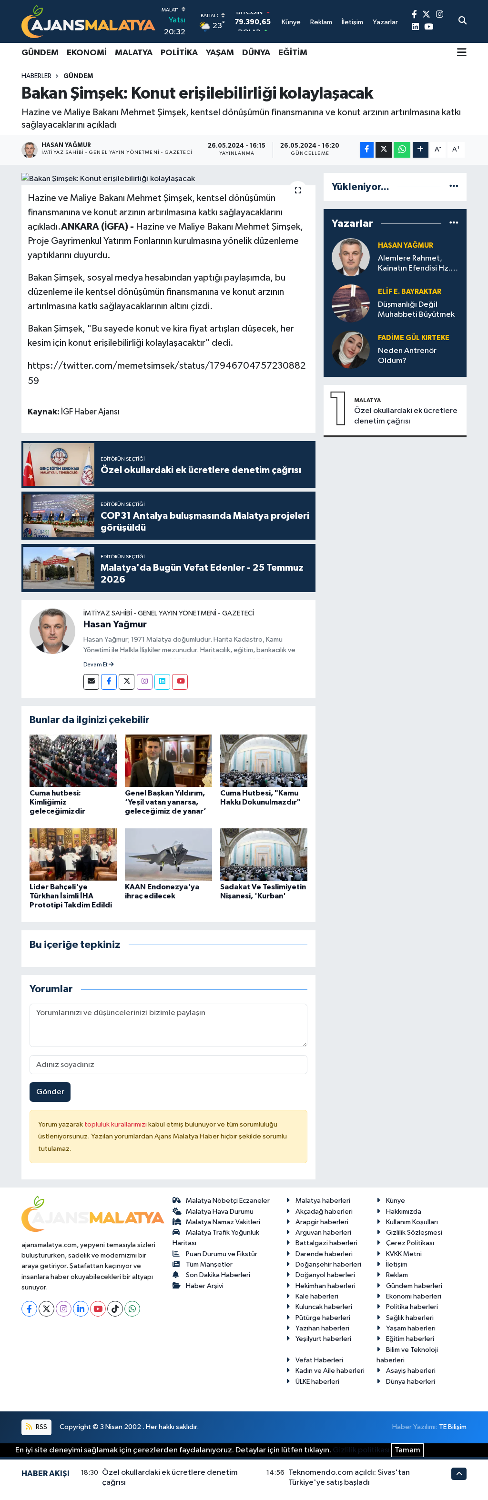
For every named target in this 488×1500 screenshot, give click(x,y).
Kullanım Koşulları (412, 1222)
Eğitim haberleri (410, 1338)
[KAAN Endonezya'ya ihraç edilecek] (168, 854)
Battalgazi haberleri (326, 1243)
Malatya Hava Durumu (220, 1211)
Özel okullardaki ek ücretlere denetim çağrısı (406, 416)
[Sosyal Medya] (91, 682)
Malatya (133, 53)
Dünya (256, 53)
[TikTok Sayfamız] (115, 1309)
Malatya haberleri (322, 1200)
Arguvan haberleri (323, 1232)
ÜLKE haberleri (317, 1381)
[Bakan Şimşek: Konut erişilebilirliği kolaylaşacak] (168, 179)
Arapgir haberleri (321, 1222)
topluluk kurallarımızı (116, 1124)
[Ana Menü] (462, 53)
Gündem (40, 53)
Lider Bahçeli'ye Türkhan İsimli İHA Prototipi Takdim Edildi (71, 896)
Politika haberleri (412, 1306)
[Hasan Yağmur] (52, 631)
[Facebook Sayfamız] (414, 15)
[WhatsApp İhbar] (132, 1309)
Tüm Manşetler (209, 1264)
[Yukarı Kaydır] (459, 1474)
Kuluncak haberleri (323, 1306)
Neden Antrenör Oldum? (407, 356)
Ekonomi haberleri (413, 1296)
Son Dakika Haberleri (218, 1275)
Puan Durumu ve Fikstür (221, 1254)
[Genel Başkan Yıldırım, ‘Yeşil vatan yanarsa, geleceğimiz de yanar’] (168, 760)
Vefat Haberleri (319, 1360)
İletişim (396, 1264)
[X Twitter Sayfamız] (426, 15)
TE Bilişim (453, 1426)
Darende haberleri (324, 1254)
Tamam (407, 1450)
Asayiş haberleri (411, 1370)
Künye (395, 1200)
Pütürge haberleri (322, 1317)
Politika (179, 53)
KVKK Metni (404, 1254)
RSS (40, 1426)
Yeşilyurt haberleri (323, 1338)
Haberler (36, 76)
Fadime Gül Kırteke (413, 338)
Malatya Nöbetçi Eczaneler (228, 1200)
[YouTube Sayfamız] (428, 27)
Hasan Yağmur (115, 624)
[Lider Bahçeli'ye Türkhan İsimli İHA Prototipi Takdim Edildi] (73, 854)
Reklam (397, 1275)
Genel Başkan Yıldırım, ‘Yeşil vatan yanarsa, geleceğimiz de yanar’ (165, 802)
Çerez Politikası (410, 1243)
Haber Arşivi (205, 1285)
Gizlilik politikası (361, 1450)
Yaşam (220, 53)
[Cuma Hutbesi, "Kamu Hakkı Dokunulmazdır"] (263, 760)
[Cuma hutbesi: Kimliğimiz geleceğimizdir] (73, 760)
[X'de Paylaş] (384, 150)
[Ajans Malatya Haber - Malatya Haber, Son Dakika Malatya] (88, 21)
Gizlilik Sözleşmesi (414, 1232)
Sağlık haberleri (410, 1317)
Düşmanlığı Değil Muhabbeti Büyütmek (416, 310)
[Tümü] (453, 187)
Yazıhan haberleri (322, 1328)
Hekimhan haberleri (325, 1285)
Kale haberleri (316, 1296)
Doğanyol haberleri (325, 1275)
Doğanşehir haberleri (328, 1264)
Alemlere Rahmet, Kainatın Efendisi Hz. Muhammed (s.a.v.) (414, 264)
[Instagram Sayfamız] (439, 15)
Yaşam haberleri (411, 1328)
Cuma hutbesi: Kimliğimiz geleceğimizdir (57, 802)
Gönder (50, 1092)
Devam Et (96, 665)
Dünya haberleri (410, 1381)
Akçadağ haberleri (324, 1211)
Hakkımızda (403, 1211)
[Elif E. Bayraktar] (351, 303)
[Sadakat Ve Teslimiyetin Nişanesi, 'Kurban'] (263, 854)
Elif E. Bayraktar (409, 291)
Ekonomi (87, 53)
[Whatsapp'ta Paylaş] (402, 150)
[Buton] (420, 150)
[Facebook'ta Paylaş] (367, 150)
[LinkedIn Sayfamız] (415, 27)
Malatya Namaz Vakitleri (223, 1222)
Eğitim (292, 53)
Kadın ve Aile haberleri (330, 1370)
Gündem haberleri (414, 1285)
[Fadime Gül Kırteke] (351, 349)
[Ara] (462, 21)
